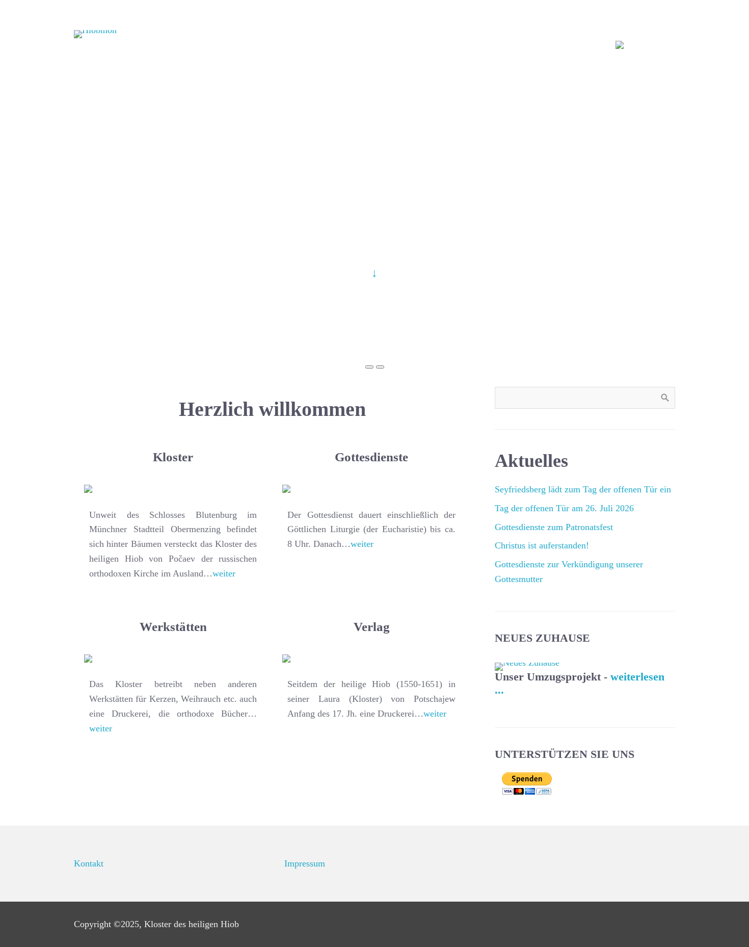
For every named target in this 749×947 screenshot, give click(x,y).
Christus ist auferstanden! (542, 545)
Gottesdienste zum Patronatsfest (554, 527)
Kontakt (88, 863)
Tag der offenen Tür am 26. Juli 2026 (564, 508)
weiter (223, 573)
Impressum (304, 863)
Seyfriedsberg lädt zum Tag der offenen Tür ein (583, 489)
